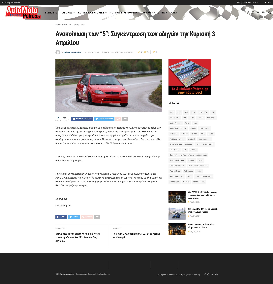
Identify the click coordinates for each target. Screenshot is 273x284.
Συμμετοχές (174, 182)
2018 (179, 112)
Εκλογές (193, 150)
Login (268, 3)
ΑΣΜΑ (210, 134)
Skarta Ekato (204, 128)
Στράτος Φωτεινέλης (204, 176)
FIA (184, 118)
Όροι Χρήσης (186, 274)
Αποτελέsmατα (204, 139)
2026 (193, 112)
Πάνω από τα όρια (177, 166)
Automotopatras (67, 274)
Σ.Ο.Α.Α (122, 52)
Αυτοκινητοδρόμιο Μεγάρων (181, 144)
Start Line (173, 134)
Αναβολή (191, 139)
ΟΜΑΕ (83, 25)
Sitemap (197, 274)
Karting (200, 118)
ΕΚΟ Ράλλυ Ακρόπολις (204, 144)
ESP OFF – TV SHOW (155, 12)
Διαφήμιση (6, 3)
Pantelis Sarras (103, 274)
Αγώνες (67, 12)
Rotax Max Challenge (178, 128)
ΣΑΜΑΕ (129, 52)
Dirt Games (203, 112)
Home (57, 25)
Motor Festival (175, 123)
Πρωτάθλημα (175, 171)
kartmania (211, 118)
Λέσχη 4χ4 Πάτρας (177, 160)
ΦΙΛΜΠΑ (186, 182)
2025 (186, 112)
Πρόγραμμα (188, 171)
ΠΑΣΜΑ (114, 52)
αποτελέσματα (198, 182)
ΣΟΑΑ (189, 176)
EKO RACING (175, 118)
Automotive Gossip (123, 12)
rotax (195, 123)
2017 (171, 112)
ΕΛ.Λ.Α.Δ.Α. (174, 150)
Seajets (193, 128)
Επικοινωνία (15, 3)
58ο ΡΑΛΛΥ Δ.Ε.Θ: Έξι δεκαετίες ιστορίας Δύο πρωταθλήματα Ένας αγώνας (202, 195)
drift (213, 112)
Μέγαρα (191, 160)
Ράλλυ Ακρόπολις (176, 176)
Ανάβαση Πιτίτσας (177, 139)
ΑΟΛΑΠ (194, 134)
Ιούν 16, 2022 (93, 52)
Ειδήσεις (51, 12)
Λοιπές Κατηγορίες (91, 12)
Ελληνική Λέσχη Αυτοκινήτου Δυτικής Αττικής (188, 155)
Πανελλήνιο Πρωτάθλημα (198, 166)
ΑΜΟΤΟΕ (184, 134)
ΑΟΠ (203, 134)
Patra (187, 123)
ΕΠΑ (184, 150)
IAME (192, 118)
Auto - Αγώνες (74, 25)
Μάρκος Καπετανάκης (72, 52)
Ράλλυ (199, 171)
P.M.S (174, 12)
